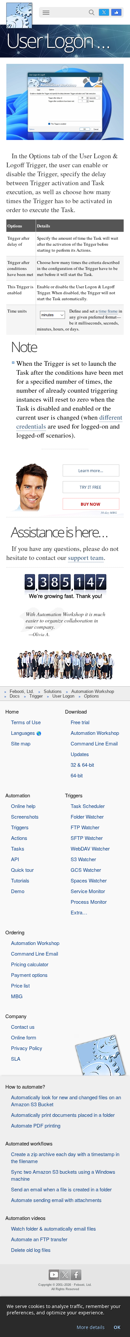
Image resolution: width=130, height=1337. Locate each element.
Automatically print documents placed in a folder (63, 1114)
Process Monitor (89, 901)
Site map (20, 743)
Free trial (80, 722)
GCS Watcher (86, 869)
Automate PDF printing (35, 1125)
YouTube (54, 1275)
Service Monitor (88, 890)
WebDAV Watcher (90, 848)
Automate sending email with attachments (56, 1199)
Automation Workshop (92, 691)
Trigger (36, 696)
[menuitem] (46, 13)
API (15, 859)
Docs (15, 696)
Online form (23, 1037)
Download (76, 711)
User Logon (63, 696)
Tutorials (20, 880)
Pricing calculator (29, 964)
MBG (17, 996)
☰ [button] (46, 12)
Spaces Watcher (89, 880)
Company (16, 1015)
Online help (23, 805)
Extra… (79, 912)
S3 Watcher (83, 859)
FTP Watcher (85, 827)
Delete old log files (31, 1249)
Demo (17, 890)
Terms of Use (26, 722)
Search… (92, 12)
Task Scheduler (88, 805)
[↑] (65, 69)
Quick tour (22, 869)
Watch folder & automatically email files (53, 1228)
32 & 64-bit (82, 764)
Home (12, 711)
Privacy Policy (26, 1047)
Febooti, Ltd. (19, 15)
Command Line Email (94, 743)
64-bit (77, 775)
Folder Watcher (87, 816)
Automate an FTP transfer (39, 1239)
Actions (19, 837)
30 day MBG (109, 512)
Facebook (116, 12)
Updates (80, 753)
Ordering (14, 932)
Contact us (23, 1026)
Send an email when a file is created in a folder (61, 1189)
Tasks (17, 848)
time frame (108, 311)
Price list (20, 985)
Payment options (29, 974)
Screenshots (25, 816)
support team (86, 557)
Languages (23, 732)
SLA (15, 1058)
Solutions (53, 691)
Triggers (20, 827)
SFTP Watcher (87, 837)
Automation (17, 795)
